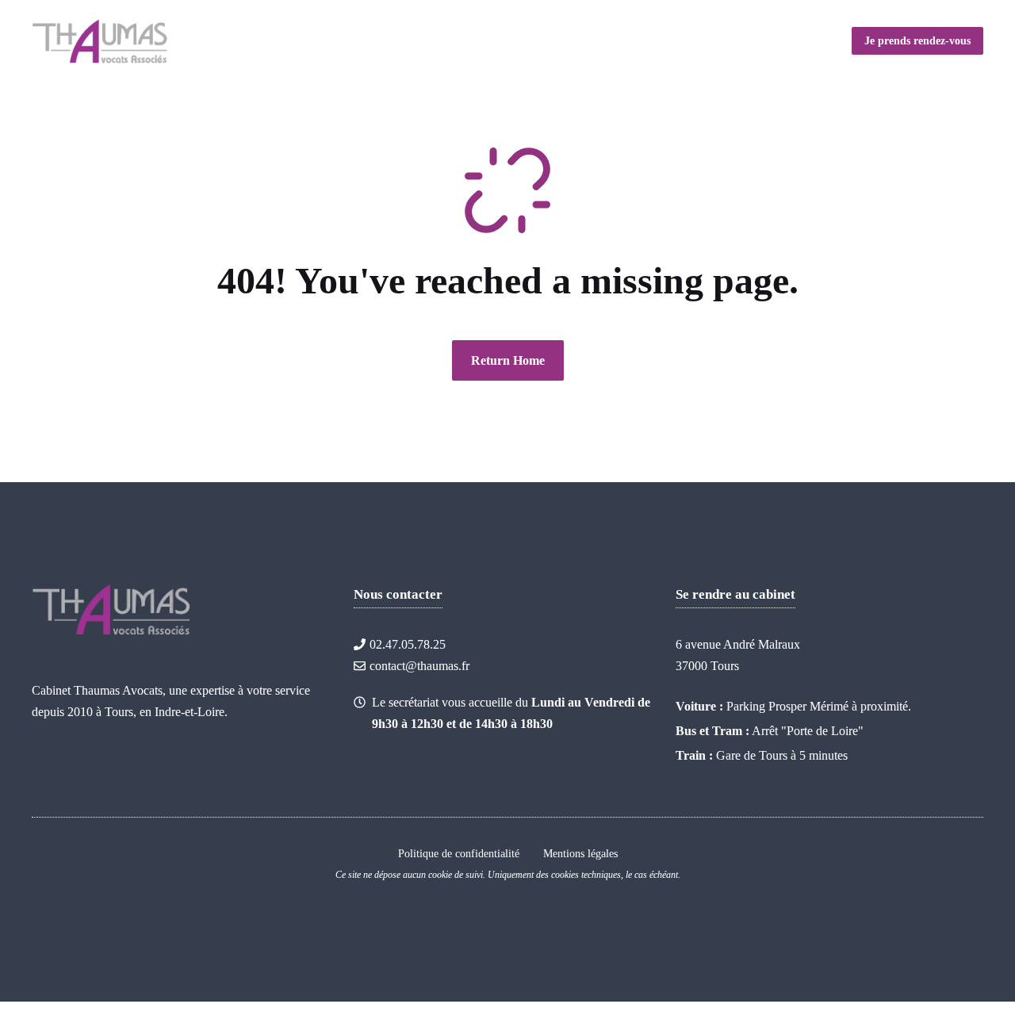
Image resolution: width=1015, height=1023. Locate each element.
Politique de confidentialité (458, 854)
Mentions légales (580, 854)
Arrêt (765, 731)
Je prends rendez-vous (917, 41)
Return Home (508, 360)
